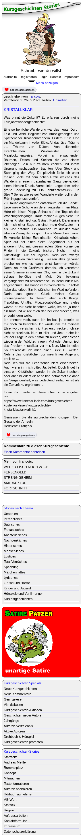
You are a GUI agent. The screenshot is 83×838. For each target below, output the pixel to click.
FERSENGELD (15, 472)
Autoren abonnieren (18, 789)
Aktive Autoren (14, 731)
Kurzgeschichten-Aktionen (23, 710)
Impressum (71, 77)
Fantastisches (14, 530)
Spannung (11, 567)
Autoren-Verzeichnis (18, 726)
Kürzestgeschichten (18, 599)
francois (34, 96)
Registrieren (28, 77)
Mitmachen (12, 778)
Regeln (9, 810)
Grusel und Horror (17, 583)
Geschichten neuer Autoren (23, 715)
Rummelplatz (13, 767)
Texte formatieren (16, 783)
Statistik (9, 805)
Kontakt (55, 77)
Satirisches (12, 524)
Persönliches (13, 519)
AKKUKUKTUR (15, 483)
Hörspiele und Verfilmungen (23, 593)
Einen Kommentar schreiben (24, 452)
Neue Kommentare (17, 694)
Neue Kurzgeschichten (20, 689)
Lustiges (10, 556)
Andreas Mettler (15, 762)
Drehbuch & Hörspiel (19, 736)
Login (43, 77)
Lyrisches (11, 577)
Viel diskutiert (13, 705)
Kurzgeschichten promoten (23, 742)
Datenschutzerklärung (20, 831)
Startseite (10, 77)
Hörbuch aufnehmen (18, 794)
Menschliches (14, 551)
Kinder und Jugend (17, 588)
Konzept (10, 773)
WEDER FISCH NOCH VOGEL (27, 467)
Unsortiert (60, 100)
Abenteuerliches (15, 535)
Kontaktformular (15, 821)
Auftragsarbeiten (15, 815)
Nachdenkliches (15, 540)
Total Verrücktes (15, 561)
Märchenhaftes (14, 572)
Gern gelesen (13, 699)
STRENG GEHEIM (18, 477)
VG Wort (10, 799)
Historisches (13, 546)
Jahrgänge (11, 720)
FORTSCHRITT (15, 488)
